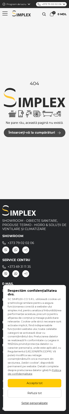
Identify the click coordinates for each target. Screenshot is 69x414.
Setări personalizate (34, 403)
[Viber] (5, 249)
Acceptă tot (35, 383)
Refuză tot (34, 393)
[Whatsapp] (15, 249)
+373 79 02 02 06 (51, 4)
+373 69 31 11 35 (19, 267)
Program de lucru (16, 4)
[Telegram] (25, 249)
